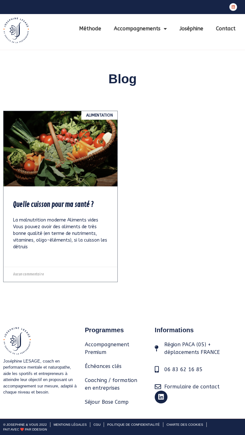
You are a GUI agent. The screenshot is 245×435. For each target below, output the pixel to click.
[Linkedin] (233, 7)
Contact (225, 29)
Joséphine (191, 29)
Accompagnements (137, 29)
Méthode (90, 29)
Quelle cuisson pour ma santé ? (53, 204)
